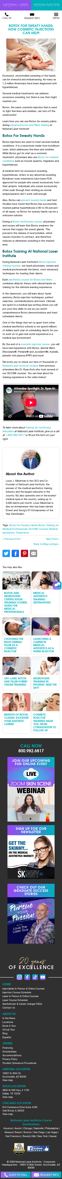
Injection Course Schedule (16, 992)
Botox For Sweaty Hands (23, 525)
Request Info (32, 18)
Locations (7, 1022)
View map (7, 1080)
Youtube (43, 977)
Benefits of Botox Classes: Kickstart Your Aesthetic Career (16, 719)
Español (6, 1037)
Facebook (27, 977)
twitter (6, 553)
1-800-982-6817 (15, 434)
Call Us (6, 18)
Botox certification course (27, 221)
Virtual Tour (8, 1029)
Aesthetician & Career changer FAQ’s (22, 1004)
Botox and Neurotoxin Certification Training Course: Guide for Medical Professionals (15, 602)
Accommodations (11, 1055)
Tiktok (35, 977)
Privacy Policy (9, 1059)
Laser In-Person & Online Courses (20, 996)
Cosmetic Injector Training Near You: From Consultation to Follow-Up (44, 722)
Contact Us (8, 1007)
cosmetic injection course (35, 344)
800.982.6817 (31, 750)
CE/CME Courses (38, 528)
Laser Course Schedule (15, 1000)
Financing (7, 1048)
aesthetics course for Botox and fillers (30, 279)
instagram (19, 977)
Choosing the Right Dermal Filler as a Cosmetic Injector (13, 645)
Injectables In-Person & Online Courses (23, 988)
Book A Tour (9, 1026)
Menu (56, 18)
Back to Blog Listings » (47, 543)
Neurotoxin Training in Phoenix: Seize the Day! (45, 683)
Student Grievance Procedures (19, 1063)
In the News (8, 1018)
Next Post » (53, 538)
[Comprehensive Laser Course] (15, 5)
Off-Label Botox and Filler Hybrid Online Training (15, 681)
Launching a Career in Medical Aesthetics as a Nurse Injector (43, 645)
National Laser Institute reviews (20, 365)
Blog (4, 1033)
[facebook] (38, 1149)
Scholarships (9, 1051)
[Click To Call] (16, 1175)
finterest (24, 553)
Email (33, 553)
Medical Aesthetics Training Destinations (42, 597)
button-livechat (57, 585)
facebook (15, 553)
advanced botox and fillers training (29, 124)
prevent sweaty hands (33, 200)
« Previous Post (11, 538)
